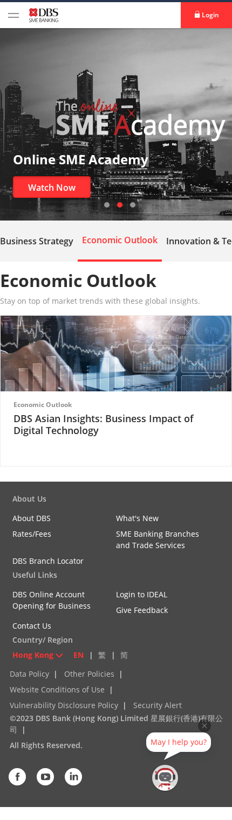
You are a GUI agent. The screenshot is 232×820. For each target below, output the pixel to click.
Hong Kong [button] (32, 655)
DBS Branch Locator (48, 561)
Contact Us (31, 626)
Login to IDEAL (141, 594)
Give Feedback (142, 610)
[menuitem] (120, 240)
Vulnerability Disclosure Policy (64, 705)
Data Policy (29, 674)
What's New (137, 518)
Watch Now (52, 188)
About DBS (31, 518)
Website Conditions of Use (57, 689)
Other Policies (89, 674)
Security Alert (157, 705)
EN (78, 655)
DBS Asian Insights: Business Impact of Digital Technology (103, 424)
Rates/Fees (31, 534)
